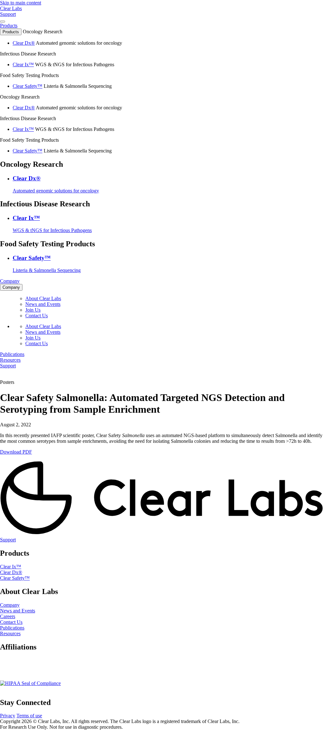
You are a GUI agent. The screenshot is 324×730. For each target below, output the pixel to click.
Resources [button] (10, 360)
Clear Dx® (24, 43)
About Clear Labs (43, 298)
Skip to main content (20, 2)
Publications (12, 627)
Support (8, 539)
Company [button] (10, 281)
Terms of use (29, 715)
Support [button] (8, 14)
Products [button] (8, 25)
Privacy (7, 715)
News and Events (42, 304)
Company (10, 605)
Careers (7, 616)
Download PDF (16, 452)
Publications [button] (12, 354)
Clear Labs (11, 8)
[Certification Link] (30, 683)
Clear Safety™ (27, 86)
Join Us (32, 310)
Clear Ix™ (23, 64)
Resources (10, 633)
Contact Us (36, 315)
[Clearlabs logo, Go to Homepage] (162, 498)
